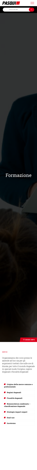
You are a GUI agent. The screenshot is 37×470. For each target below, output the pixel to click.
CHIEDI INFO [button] (30, 340)
